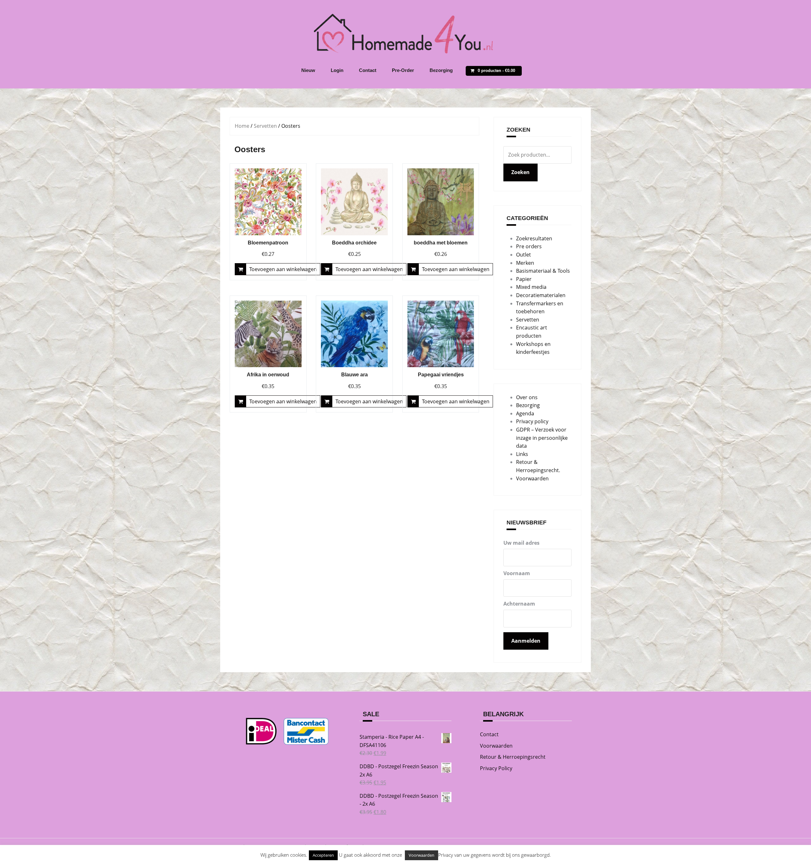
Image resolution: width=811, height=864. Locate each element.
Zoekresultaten (534, 238)
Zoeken (520, 172)
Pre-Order (403, 70)
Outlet (523, 254)
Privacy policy (532, 421)
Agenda (525, 413)
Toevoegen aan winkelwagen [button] (283, 269)
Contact (367, 70)
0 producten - (496, 70)
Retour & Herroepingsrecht (513, 756)
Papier (524, 279)
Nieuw (308, 70)
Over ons (527, 397)
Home (242, 125)
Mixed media (531, 286)
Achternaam (519, 603)
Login (337, 70)
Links (522, 454)
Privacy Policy (496, 768)
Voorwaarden (532, 478)
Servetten (265, 125)
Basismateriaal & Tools (543, 270)
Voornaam (516, 573)
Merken (525, 262)
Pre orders (529, 246)
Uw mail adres (521, 542)
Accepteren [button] (323, 855)
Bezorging (441, 70)
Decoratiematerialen (540, 295)
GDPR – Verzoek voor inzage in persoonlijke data (542, 437)
